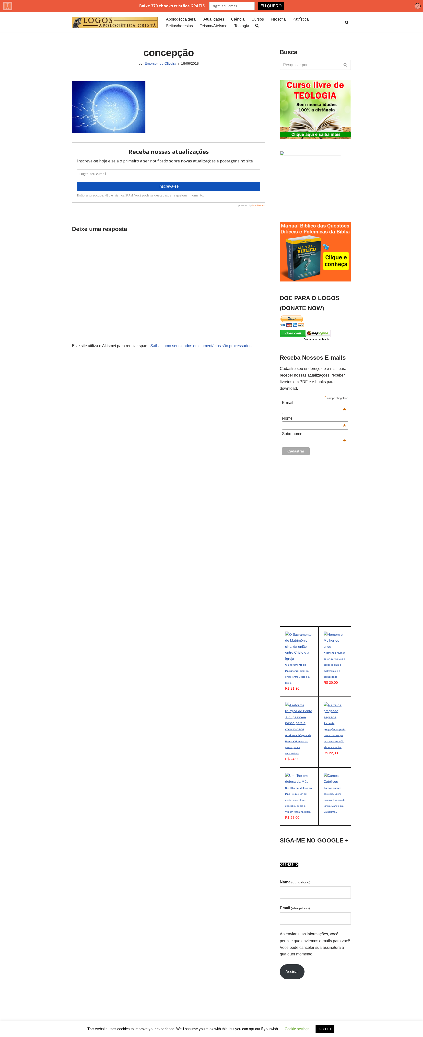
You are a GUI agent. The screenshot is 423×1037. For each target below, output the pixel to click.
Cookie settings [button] (297, 1029)
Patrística (301, 19)
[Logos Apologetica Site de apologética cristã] (115, 22)
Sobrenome (314, 434)
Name (295, 882)
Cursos (257, 19)
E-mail (314, 403)
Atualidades (213, 19)
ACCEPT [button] (324, 1029)
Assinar (292, 972)
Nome (314, 418)
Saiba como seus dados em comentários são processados (200, 346)
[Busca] (347, 22)
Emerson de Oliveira (160, 63)
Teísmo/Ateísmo (213, 26)
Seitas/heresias (179, 26)
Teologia (241, 26)
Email (295, 908)
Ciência (238, 19)
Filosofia (278, 19)
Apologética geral (181, 19)
